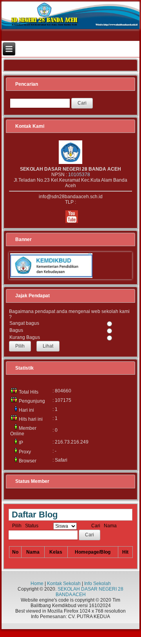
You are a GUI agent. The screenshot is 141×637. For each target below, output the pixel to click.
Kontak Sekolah (64, 583)
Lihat (48, 346)
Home (37, 583)
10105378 (79, 174)
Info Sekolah (97, 583)
